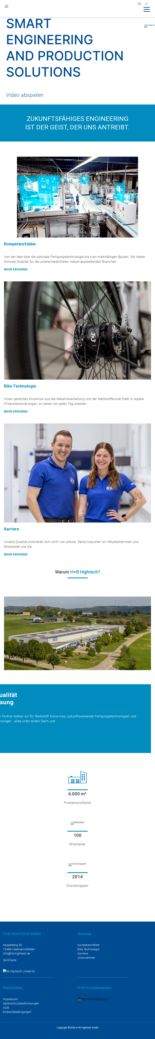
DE (139, 4)
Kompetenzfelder (89, 945)
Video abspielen (25, 95)
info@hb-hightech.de (16, 953)
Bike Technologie (88, 949)
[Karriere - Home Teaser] (77, 491)
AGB (6, 1007)
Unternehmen (86, 957)
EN (146, 4)
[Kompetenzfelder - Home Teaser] (77, 215)
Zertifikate (9, 960)
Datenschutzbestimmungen (21, 1003)
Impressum (10, 999)
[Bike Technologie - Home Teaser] (77, 348)
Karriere (83, 953)
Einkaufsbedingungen (17, 1012)
